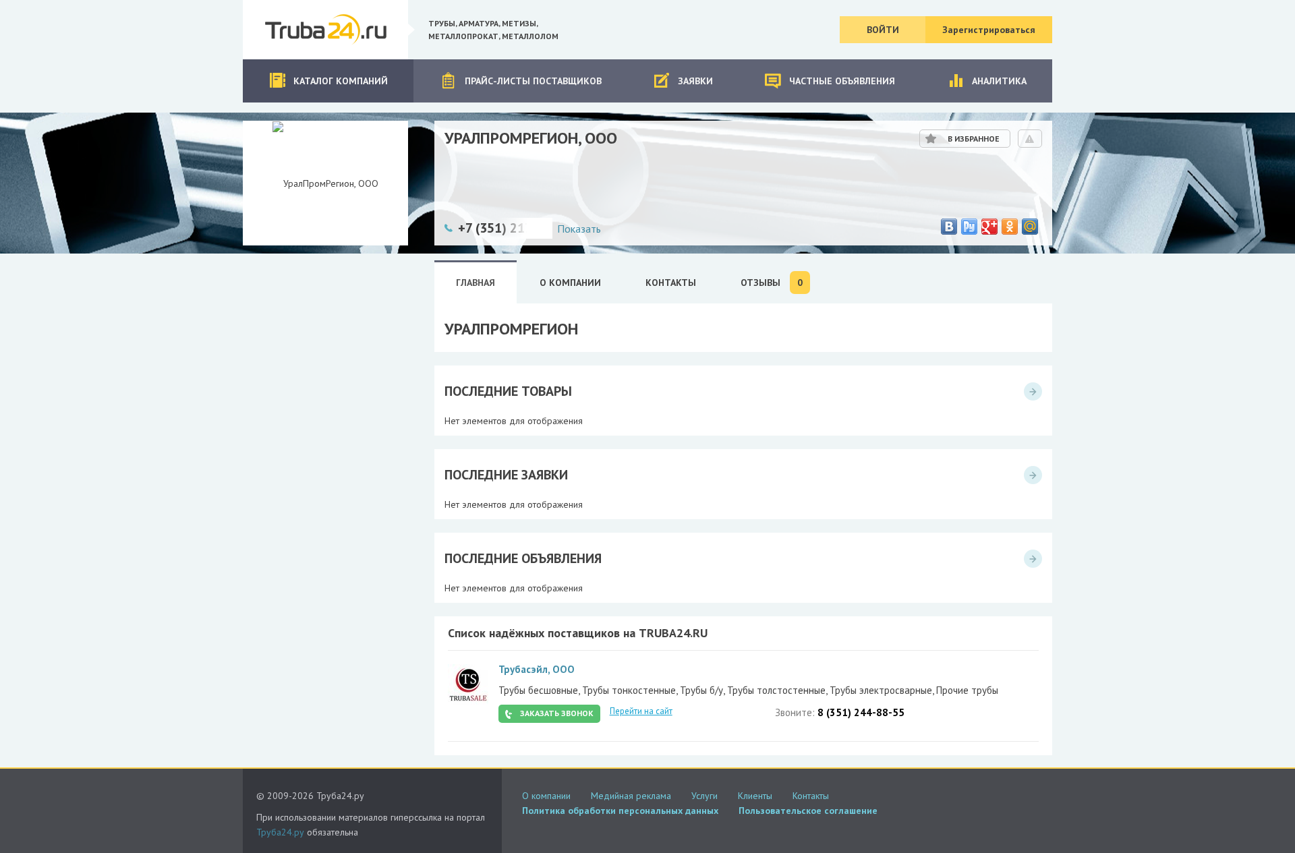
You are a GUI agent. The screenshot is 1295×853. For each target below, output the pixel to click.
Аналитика (999, 81)
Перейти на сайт (641, 711)
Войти (883, 30)
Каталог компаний (340, 81)
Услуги (704, 796)
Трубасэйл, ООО (536, 669)
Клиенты (755, 796)
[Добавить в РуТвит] (969, 226)
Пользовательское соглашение (808, 810)
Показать (579, 228)
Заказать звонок (557, 713)
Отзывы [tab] (772, 282)
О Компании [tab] (570, 282)
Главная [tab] (475, 282)
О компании (546, 796)
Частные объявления (842, 81)
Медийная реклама (631, 796)
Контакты (811, 796)
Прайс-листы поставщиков (533, 81)
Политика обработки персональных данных (620, 810)
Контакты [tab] (670, 282)
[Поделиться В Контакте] (949, 226)
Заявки (695, 81)
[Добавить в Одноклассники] (1010, 226)
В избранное (974, 139)
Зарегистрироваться (988, 30)
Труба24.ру (280, 832)
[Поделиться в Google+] (989, 226)
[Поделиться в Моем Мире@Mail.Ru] (1030, 226)
